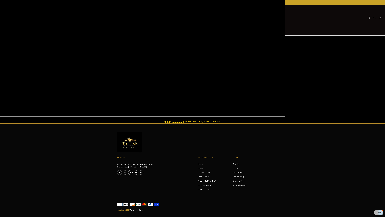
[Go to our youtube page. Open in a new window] (136, 172)
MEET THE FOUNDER (207, 181)
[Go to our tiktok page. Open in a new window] (130, 172)
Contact (236, 168)
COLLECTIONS (204, 172)
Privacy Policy (238, 172)
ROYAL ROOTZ (204, 177)
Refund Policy (238, 177)
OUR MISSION (204, 189)
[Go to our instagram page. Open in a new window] (125, 172)
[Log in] (369, 17)
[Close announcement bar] (379, 2)
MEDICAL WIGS (204, 185)
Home (200, 164)
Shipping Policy (239, 181)
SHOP (200, 168)
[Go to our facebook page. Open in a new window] (119, 172)
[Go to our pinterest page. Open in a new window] (141, 172)
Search (236, 164)
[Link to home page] (129, 142)
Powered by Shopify (137, 210)
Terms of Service (239, 185)
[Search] (374, 17)
